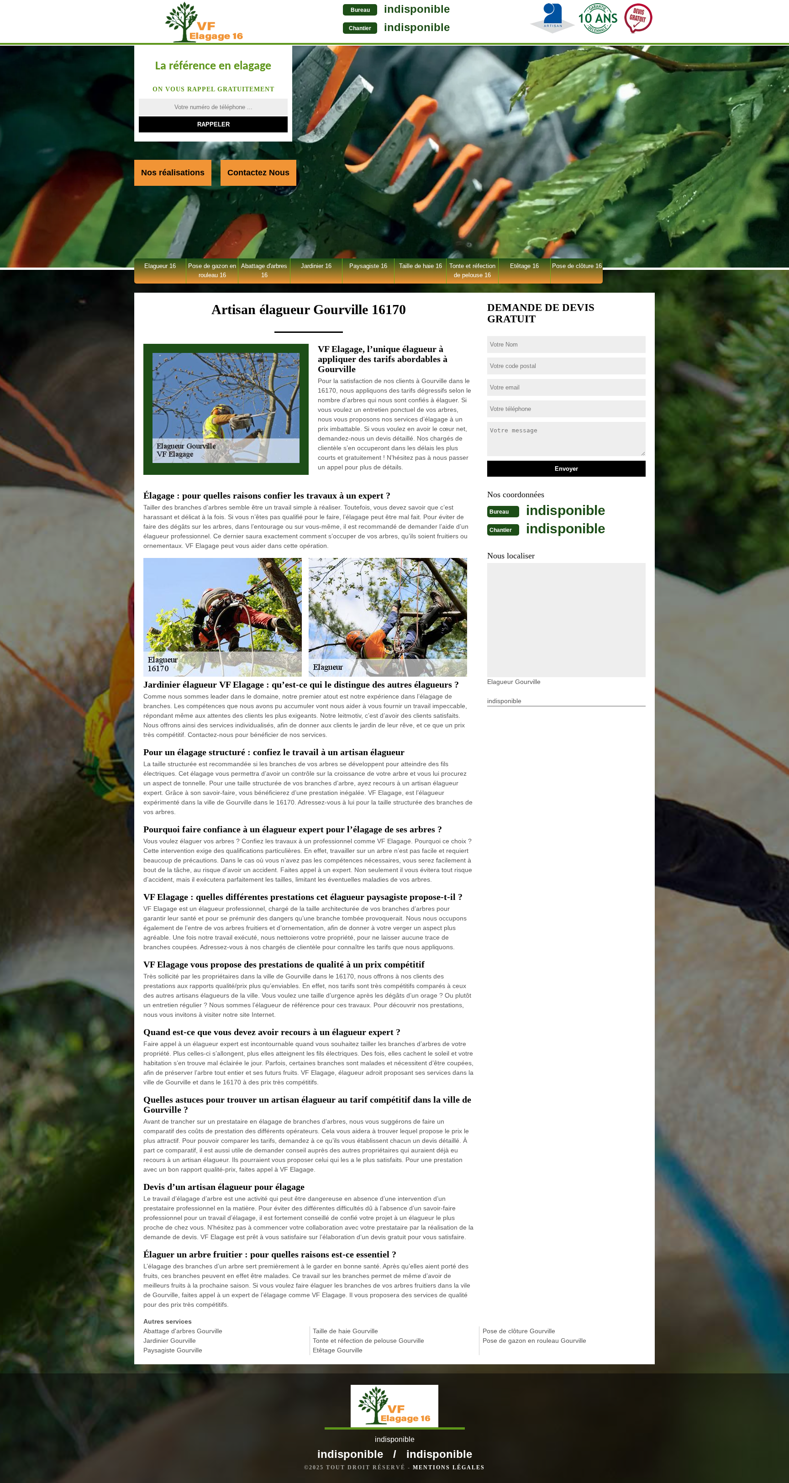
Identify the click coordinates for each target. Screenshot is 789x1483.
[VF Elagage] (204, 22)
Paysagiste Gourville (172, 1350)
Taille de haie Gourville (345, 1331)
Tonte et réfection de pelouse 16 (472, 271)
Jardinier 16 (316, 266)
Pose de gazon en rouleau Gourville (534, 1340)
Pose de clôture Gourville (519, 1331)
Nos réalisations (173, 172)
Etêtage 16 (524, 266)
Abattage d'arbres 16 (264, 271)
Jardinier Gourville (169, 1340)
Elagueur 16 (160, 266)
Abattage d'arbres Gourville (182, 1331)
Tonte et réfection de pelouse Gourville (368, 1340)
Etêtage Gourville (338, 1350)
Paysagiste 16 (368, 266)
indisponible (417, 9)
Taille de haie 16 (420, 266)
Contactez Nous (258, 172)
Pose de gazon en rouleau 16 (212, 271)
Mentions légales (449, 1467)
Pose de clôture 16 (577, 266)
